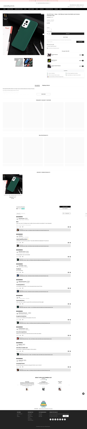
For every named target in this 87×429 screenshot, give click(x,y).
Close (69, 0)
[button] (48, 17)
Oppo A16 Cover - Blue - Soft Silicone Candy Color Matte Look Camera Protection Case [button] (34, 291)
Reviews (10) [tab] (18, 213)
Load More (65, 70)
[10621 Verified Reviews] (43, 407)
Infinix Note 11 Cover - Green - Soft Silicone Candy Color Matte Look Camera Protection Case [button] (35, 323)
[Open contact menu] (83, 394)
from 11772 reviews (42, 379)
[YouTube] (62, 419)
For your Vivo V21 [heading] (65, 51)
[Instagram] (53, 419)
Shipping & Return (46, 85)
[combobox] (44, 3)
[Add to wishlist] (49, 34)
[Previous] (3, 34)
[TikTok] (58, 419)
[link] (12, 129)
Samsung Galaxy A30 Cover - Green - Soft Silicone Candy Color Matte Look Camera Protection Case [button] (36, 354)
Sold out (68, 33)
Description (37, 85)
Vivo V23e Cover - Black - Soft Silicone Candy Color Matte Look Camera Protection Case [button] (34, 246)
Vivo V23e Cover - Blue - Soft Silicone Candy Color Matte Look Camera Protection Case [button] (34, 275)
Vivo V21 (49, 44)
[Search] (43, 3)
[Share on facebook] (68, 226)
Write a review (65, 206)
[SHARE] (47, 34)
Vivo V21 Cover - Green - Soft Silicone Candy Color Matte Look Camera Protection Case (12, 196)
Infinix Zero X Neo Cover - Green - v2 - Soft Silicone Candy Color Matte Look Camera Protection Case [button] (36, 307)
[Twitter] (65, 419)
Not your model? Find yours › (52, 46)
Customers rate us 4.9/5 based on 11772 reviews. (46, 408)
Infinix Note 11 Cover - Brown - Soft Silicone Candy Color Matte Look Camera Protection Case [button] (35, 370)
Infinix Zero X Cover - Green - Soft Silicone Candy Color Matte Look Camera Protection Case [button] (35, 260)
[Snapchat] (60, 419)
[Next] (43, 34)
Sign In (83, 6)
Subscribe (80, 41)
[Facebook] (50, 419)
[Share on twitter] (70, 226)
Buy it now (65, 37)
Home (3, 11)
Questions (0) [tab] (23, 213)
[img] (43, 378)
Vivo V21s (52, 44)
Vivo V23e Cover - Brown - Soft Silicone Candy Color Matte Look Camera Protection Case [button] (34, 230)
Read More (43, 94)
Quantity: (48, 27)
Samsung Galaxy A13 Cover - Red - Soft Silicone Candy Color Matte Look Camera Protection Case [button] (36, 338)
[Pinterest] (55, 419)
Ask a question (65, 208)
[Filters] (63, 213)
